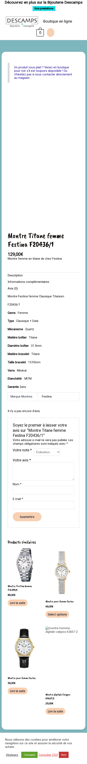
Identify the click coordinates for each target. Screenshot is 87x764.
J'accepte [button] (29, 754)
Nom (17, 484)
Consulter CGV (48, 755)
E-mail (18, 499)
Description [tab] (15, 275)
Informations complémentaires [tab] (28, 282)
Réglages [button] (12, 755)
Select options (57, 614)
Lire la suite (17, 603)
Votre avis (22, 460)
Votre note (22, 450)
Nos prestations (44, 8)
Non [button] (63, 754)
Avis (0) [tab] (13, 288)
